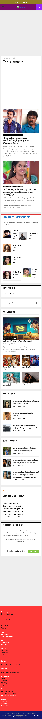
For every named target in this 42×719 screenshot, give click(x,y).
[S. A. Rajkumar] (23, 240)
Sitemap (27, 717)
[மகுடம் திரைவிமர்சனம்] (30, 360)
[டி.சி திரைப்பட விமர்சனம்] (30, 377)
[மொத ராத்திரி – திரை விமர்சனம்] (11, 360)
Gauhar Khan (17, 245)
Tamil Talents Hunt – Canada (10, 672)
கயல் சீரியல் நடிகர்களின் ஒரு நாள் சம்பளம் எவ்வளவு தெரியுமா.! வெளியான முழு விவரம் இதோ (20, 192)
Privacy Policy (36, 715)
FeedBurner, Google (20, 551)
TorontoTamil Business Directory (11, 665)
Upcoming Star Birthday (13, 495)
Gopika (34, 269)
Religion (3, 685)
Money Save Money (7, 620)
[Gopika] (27, 276)
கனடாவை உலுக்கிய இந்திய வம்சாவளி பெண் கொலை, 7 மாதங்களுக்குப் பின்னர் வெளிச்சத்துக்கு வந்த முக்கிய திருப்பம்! (26, 474)
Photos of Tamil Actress (9, 693)
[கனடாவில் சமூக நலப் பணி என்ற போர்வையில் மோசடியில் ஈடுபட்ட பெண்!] (7, 408)
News (5, 134)
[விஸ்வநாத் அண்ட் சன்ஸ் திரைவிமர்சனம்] (11, 377)
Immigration (5, 650)
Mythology (4, 683)
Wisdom (3, 657)
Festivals (4, 680)
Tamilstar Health (6, 626)
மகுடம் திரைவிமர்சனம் (28, 367)
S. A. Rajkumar (33, 233)
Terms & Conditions (18, 717)
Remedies (4, 628)
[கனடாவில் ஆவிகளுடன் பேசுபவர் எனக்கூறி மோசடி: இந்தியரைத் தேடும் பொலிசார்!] (7, 467)
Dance (3, 678)
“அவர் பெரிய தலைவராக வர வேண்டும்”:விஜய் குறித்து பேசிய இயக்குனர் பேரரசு (16, 140)
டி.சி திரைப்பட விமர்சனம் (29, 384)
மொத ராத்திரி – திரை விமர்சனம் (9, 368)
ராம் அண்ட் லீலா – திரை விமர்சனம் (17, 341)
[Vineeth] (7, 237)
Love (2, 655)
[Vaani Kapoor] (7, 264)
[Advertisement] (21, 33)
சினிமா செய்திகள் (19, 134)
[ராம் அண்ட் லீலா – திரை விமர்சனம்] (21, 328)
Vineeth (15, 230)
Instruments (4, 652)
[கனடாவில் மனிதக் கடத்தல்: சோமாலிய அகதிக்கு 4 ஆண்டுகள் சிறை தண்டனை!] (7, 432)
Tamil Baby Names (7, 691)
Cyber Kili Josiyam (7, 614)
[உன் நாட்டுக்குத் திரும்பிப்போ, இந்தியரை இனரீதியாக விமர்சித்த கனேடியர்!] (7, 454)
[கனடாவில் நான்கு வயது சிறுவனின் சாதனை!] (7, 420)
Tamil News (10, 134)
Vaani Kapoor (17, 257)
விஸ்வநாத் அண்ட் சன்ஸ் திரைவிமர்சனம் (10, 385)
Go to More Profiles (9, 294)
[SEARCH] (37, 303)
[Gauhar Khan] (7, 252)
